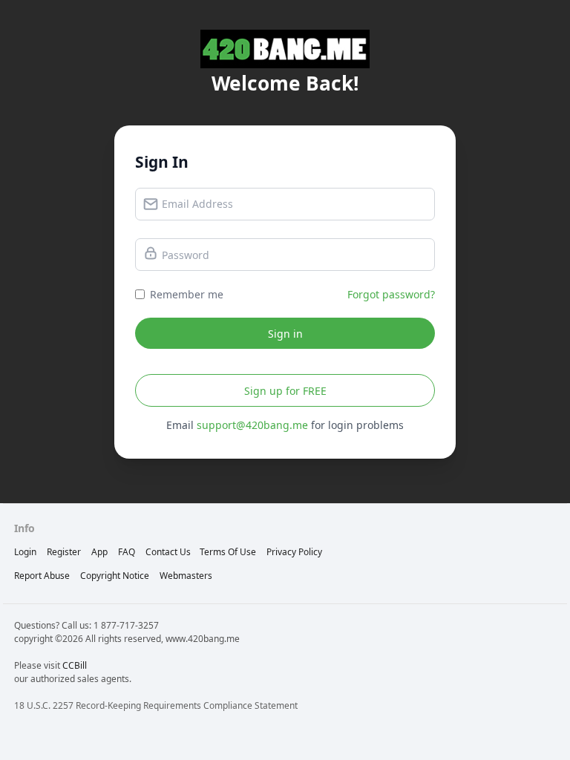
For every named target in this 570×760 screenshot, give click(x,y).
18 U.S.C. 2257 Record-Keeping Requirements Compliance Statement (156, 705)
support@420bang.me (252, 425)
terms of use (228, 552)
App (99, 552)
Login (25, 552)
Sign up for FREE (285, 391)
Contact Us (168, 552)
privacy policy (294, 552)
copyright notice (114, 575)
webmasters (186, 575)
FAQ (126, 552)
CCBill (74, 665)
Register (64, 552)
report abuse (42, 575)
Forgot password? (391, 294)
